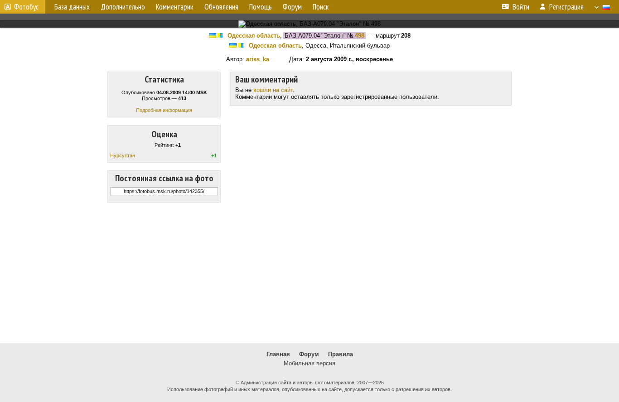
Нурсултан (122, 155)
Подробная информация (164, 110)
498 (359, 35)
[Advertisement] (309, 272)
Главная (278, 354)
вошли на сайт (273, 90)
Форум (309, 354)
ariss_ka (257, 59)
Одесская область (253, 35)
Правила (340, 354)
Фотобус (26, 7)
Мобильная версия (309, 363)
